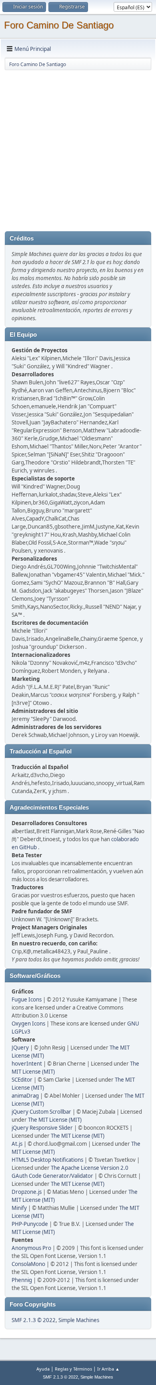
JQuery (20, 1047)
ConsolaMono (28, 1264)
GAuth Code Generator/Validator (52, 1175)
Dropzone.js (27, 1191)
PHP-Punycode (30, 1224)
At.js (17, 1143)
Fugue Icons (27, 999)
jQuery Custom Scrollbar (41, 1111)
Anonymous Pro (31, 1248)
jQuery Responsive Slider (42, 1127)
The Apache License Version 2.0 (89, 1167)
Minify (19, 1207)
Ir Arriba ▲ (108, 1369)
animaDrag (25, 1095)
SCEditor (22, 1079)
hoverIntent (27, 1063)
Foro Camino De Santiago (59, 25)
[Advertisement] (78, 149)
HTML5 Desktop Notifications (47, 1159)
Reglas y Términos (73, 1369)
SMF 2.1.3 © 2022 (34, 1320)
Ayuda (43, 1369)
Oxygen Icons (28, 1023)
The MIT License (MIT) (55, 1119)
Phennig (22, 1280)
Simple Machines (78, 1320)
